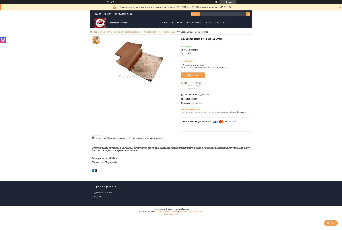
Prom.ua (185, 209)
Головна (165, 22)
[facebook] (93, 171)
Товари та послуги (103, 32)
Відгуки (98, 196)
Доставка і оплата (103, 192)
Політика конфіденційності (191, 211)
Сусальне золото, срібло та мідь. (159, 32)
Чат (333, 223)
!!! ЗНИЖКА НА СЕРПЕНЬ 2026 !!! (186, 22)
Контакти (220, 22)
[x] (96, 171)
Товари (207, 22)
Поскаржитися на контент (166, 211)
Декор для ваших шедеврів (128, 32)
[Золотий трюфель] (100, 22)
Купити (194, 75)
